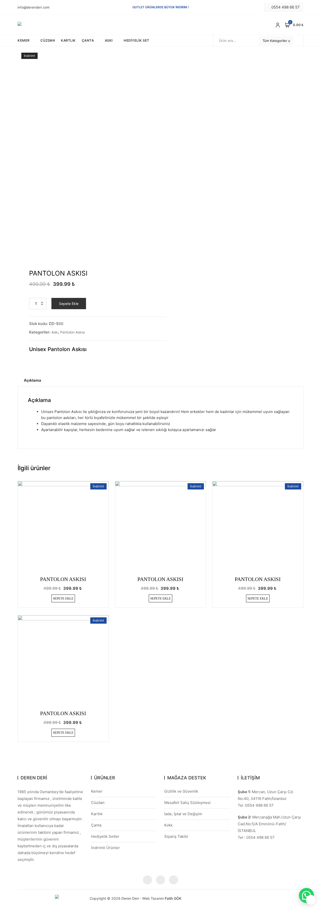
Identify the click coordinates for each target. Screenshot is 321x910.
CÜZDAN (47, 40)
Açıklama (32, 380)
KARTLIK (68, 40)
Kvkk (168, 825)
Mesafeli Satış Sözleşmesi (187, 802)
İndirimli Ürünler (105, 847)
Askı (54, 332)
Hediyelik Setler (105, 836)
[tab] (32, 380)
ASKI (109, 40)
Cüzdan (98, 802)
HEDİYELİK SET (136, 40)
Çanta (96, 825)
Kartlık (97, 813)
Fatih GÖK (173, 898)
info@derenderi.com (33, 7)
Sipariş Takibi (176, 836)
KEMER (24, 40)
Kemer (97, 791)
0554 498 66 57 (285, 7)
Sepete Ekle (68, 303)
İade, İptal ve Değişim (183, 813)
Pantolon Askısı (72, 332)
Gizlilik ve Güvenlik (181, 791)
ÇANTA (88, 40)
